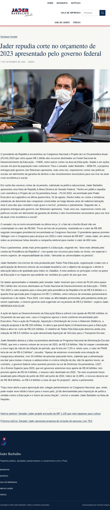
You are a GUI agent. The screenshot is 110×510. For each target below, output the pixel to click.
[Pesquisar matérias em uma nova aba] (102, 13)
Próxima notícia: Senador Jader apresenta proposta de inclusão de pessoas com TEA (46, 421)
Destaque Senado (9, 36)
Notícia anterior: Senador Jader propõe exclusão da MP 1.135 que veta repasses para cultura (51, 413)
